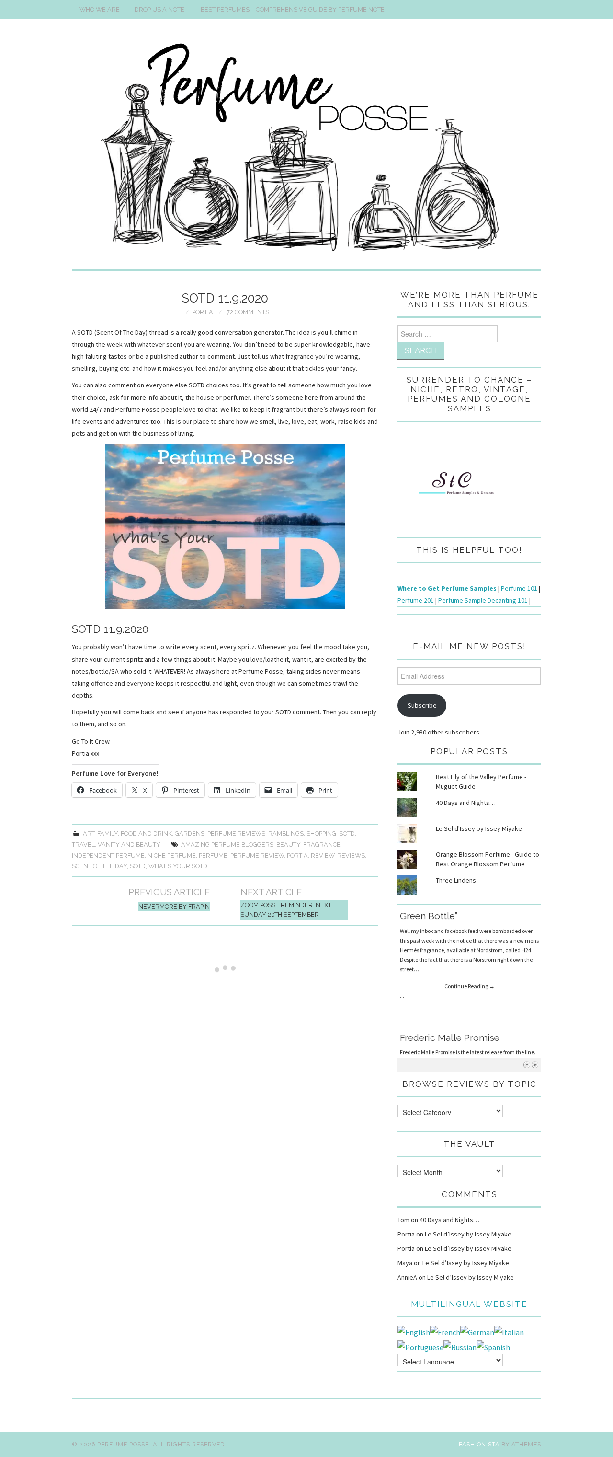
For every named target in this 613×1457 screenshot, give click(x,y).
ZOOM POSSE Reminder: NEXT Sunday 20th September (285, 909)
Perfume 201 (415, 600)
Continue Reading (469, 977)
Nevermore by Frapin (174, 906)
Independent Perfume (108, 855)
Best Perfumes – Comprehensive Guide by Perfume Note (293, 9)
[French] (445, 1331)
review (322, 855)
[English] (413, 1331)
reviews (351, 855)
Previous (526, 1064)
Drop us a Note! (160, 9)
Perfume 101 (519, 588)
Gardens (189, 833)
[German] (477, 1331)
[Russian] (460, 1346)
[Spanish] (493, 1346)
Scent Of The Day (99, 866)
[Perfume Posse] (306, 148)
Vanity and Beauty (129, 844)
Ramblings (286, 833)
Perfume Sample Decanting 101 (483, 600)
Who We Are (99, 9)
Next (534, 1064)
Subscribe (422, 705)
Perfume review (257, 855)
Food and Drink (146, 833)
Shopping (321, 833)
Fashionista (479, 1444)
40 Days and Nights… (466, 802)
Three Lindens (456, 880)
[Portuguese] (420, 1346)
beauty (288, 844)
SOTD (347, 833)
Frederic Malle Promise (449, 917)
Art (88, 833)
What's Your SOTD (177, 866)
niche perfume (172, 855)
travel (83, 844)
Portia (202, 311)
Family (107, 833)
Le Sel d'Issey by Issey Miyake (479, 828)
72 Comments (248, 311)
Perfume (213, 855)
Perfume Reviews (236, 833)
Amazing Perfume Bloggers (227, 844)
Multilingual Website (469, 1304)
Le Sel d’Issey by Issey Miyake (468, 1234)
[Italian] (509, 1331)
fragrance (322, 844)
